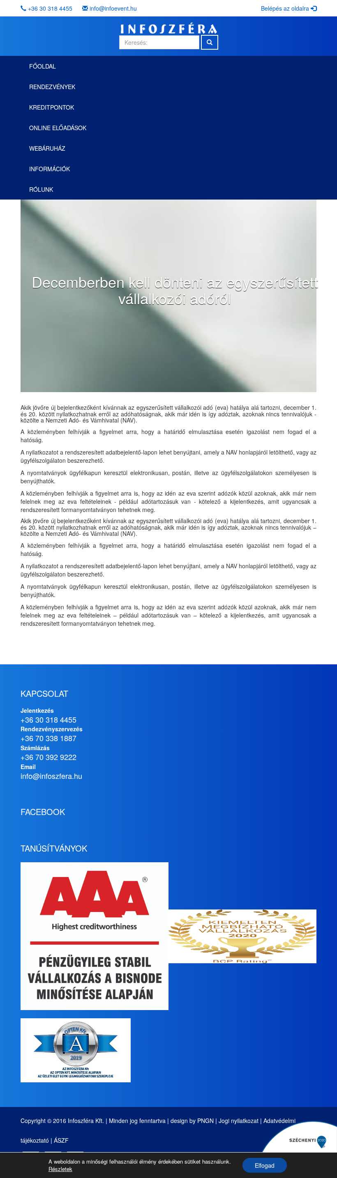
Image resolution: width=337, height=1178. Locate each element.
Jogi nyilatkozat (239, 1120)
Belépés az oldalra (286, 8)
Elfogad (265, 1165)
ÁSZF (61, 1140)
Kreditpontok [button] (51, 107)
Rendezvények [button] (52, 87)
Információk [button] (49, 169)
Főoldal (42, 66)
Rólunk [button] (41, 189)
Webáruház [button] (47, 148)
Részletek (60, 1169)
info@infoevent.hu (113, 8)
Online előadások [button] (57, 128)
